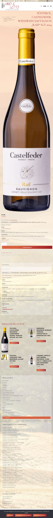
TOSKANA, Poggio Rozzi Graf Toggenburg (11, 464)
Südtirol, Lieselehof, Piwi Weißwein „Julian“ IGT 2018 (17, 358)
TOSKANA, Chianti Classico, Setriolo (10, 465)
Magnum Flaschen (6, 397)
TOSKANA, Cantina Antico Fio (8, 457)
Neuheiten (4, 382)
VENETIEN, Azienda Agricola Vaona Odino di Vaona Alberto (15, 439)
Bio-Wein (4, 389)
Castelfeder (8, 255)
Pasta (3, 407)
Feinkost (4, 402)
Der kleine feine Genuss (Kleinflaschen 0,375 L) (12, 395)
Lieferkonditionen (6, 498)
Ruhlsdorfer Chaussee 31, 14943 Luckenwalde (35, 1)
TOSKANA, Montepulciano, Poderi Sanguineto (12, 479)
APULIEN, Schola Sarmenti (8, 484)
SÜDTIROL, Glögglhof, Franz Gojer (9, 429)
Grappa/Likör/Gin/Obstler (8, 394)
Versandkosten (14, 220)
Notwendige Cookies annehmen (23, 515)
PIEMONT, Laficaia (6, 452)
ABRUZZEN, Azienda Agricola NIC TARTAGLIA (12, 454)
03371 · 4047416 (20, 1)
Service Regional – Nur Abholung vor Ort (11, 415)
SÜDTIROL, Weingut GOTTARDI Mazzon (10, 430)
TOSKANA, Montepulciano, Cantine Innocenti (12, 475)
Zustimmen (10, 515)
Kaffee (3, 409)
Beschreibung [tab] (5, 264)
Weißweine (13, 255)
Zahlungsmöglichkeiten (7, 496)
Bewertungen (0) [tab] (6, 269)
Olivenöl (4, 405)
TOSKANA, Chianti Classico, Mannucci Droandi (12, 470)
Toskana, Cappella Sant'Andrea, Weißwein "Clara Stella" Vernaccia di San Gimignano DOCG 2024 (44, 360)
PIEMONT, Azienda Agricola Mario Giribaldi (11, 449)
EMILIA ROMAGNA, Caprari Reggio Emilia (11, 447)
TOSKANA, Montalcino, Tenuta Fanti (10, 474)
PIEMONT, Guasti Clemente (8, 450)
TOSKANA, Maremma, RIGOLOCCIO (10, 462)
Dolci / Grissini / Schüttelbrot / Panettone (11, 400)
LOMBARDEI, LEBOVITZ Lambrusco (10, 445)
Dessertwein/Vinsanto (7, 390)
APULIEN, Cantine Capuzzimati (9, 485)
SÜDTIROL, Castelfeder (7, 427)
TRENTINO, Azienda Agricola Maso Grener (11, 434)
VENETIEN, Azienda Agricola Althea (9, 435)
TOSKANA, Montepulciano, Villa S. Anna (10, 480)
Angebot (7, 417)
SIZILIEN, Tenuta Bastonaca (8, 487)
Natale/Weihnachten (6, 410)
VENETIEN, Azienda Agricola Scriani (10, 440)
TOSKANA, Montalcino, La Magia (9, 472)
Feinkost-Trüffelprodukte (7, 404)
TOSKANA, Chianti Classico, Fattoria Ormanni (12, 467)
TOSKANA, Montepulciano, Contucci (10, 477)
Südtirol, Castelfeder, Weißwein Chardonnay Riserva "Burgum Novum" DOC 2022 (16, 332)
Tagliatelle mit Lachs (7, 309)
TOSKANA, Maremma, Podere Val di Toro (11, 460)
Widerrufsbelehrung (6, 503)
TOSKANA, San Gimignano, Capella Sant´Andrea (12, 459)
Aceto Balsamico (6, 399)
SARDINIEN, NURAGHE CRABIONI (9, 482)
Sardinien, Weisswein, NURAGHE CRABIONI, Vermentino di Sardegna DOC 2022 (44, 331)
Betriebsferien (5, 380)
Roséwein (4, 387)
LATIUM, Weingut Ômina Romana (9, 455)
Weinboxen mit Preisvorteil (8, 414)
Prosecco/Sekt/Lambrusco (8, 392)
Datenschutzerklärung (7, 501)
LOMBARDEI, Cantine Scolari (8, 444)
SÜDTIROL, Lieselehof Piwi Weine (9, 432)
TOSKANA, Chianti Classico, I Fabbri (10, 469)
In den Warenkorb (27, 247)
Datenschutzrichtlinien (39, 515)
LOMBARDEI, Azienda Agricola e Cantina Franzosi (13, 442)
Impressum (4, 505)
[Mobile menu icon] (51, 6)
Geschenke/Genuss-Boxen (8, 412)
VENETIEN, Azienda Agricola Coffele (10, 437)
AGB (3, 500)
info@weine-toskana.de (8, 1)
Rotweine (4, 384)
